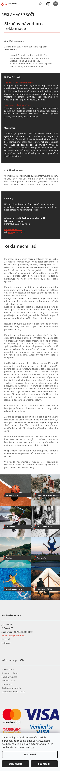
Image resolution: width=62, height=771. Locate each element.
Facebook (5, 639)
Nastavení (30, 754)
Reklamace (6, 684)
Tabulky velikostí (9, 676)
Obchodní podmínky (11, 688)
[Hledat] (40, 4)
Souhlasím (44, 763)
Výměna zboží (8, 680)
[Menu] (55, 4)
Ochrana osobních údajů (13, 691)
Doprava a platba (9, 673)
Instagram (6, 643)
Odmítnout (15, 763)
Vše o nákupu (7, 669)
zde (32, 747)
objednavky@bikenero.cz (13, 635)
